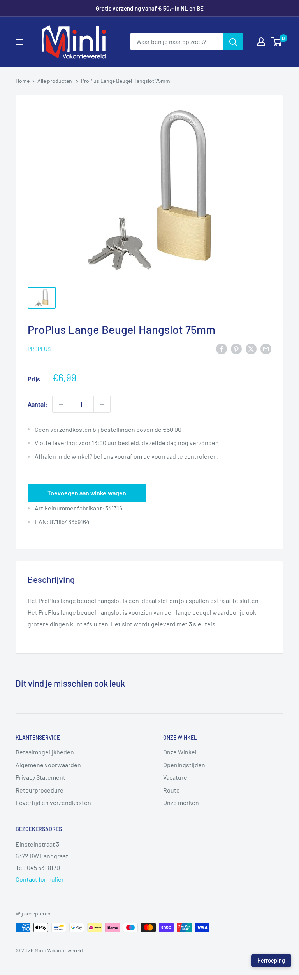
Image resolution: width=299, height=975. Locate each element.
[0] (277, 41)
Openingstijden (184, 764)
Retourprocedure (39, 790)
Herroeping (271, 960)
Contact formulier (40, 879)
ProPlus (39, 348)
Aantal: (37, 404)
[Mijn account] (261, 41)
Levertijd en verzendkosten (53, 802)
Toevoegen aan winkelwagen (86, 492)
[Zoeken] (233, 41)
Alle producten (55, 80)
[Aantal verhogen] (102, 404)
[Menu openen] (19, 42)
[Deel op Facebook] (221, 348)
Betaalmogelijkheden (45, 752)
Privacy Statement (40, 777)
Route (171, 790)
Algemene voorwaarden (48, 764)
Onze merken (181, 802)
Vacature (175, 777)
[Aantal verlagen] (61, 404)
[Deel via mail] (265, 348)
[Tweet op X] (251, 348)
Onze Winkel (180, 752)
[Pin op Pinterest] (236, 348)
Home (23, 80)
